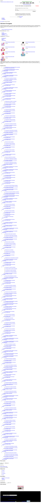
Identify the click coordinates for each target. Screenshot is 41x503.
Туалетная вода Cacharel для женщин (10, 115)
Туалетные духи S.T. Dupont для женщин (10, 388)
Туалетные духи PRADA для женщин (10, 374)
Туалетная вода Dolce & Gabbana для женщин (11, 185)
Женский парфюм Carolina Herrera (8, 132)
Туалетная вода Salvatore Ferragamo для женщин (11, 395)
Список (3, 32)
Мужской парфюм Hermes (7, 283)
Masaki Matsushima (4, 342)
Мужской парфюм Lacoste (7, 326)
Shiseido (3, 406)
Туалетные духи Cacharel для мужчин (10, 120)
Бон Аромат (2, 21)
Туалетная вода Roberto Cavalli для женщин (11, 382)
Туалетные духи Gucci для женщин (10, 252)
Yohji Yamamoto (4, 451)
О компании (3, 19)
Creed (2, 173)
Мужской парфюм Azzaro (7, 85)
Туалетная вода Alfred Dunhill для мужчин (11, 72)
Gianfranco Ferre (4, 232)
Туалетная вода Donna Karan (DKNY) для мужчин (12, 195)
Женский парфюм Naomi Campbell (8, 351)
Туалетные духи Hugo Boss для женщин (10, 286)
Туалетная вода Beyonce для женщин (10, 98)
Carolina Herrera (4, 135)
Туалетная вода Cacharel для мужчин (10, 119)
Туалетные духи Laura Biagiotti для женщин (11, 335)
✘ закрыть (37, 5)
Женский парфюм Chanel (7, 145)
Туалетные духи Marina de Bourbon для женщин (11, 338)
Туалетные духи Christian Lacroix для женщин (11, 166)
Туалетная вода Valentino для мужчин (10, 423)
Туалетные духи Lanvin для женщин (10, 330)
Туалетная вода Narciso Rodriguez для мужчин (11, 355)
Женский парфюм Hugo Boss (7, 287)
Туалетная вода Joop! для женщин (9, 311)
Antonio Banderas (4, 76)
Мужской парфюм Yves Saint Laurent (8, 458)
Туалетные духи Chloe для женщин (10, 151)
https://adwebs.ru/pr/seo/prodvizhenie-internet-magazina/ (8, 501)
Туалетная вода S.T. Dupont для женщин (10, 386)
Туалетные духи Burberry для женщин (10, 104)
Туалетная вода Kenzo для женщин (10, 314)
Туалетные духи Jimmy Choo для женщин (10, 306)
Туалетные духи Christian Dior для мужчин (11, 163)
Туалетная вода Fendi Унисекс (9, 216)
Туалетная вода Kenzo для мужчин (10, 319)
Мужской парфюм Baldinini (7, 96)
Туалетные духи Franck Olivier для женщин (11, 222)
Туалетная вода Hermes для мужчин (10, 282)
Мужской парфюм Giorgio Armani (8, 239)
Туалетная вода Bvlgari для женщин (10, 109)
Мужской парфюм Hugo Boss (7, 289)
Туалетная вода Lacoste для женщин (10, 322)
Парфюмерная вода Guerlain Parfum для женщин (11, 257)
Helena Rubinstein (4, 278)
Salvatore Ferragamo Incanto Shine (9, 56)
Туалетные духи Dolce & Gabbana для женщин (11, 186)
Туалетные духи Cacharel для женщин (10, 117)
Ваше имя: (16, 9)
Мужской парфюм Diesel (7, 183)
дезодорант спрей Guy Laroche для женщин (11, 268)
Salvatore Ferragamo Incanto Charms (30, 51)
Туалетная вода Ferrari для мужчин (10, 219)
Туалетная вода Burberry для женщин (10, 102)
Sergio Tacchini (4, 399)
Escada (3, 209)
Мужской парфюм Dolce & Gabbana (8, 189)
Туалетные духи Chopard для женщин (10, 154)
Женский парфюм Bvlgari (7, 111)
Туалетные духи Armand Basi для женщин (11, 79)
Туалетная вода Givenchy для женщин (10, 243)
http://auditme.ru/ (24, 501)
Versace (3, 431)
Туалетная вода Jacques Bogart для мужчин (11, 298)
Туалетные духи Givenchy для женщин (10, 244)
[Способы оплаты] (20, 492)
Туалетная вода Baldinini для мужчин (10, 95)
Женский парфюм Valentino (7, 422)
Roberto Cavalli (4, 385)
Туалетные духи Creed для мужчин (10, 172)
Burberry (3, 107)
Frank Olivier (3, 226)
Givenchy (3, 248)
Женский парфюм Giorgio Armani (8, 237)
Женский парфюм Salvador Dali (8, 393)
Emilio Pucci (3, 202)
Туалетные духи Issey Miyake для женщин (11, 293)
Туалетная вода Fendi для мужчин (9, 214)
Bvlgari (3, 114)
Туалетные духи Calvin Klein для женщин (10, 125)
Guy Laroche (3, 274)
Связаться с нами (8, 496)
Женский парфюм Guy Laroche (8, 273)
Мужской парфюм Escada (7, 208)
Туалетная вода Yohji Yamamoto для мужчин (11, 449)
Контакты (3, 18)
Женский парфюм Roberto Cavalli (8, 384)
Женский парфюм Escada (7, 206)
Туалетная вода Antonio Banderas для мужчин (11, 75)
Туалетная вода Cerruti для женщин (10, 136)
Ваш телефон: (17, 10)
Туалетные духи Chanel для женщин (10, 144)
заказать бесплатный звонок (27, 4)
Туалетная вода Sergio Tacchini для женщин (11, 398)
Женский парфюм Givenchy (7, 245)
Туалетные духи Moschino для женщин (10, 345)
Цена (2, 39)
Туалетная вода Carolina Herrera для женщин (11, 130)
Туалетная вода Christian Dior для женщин (11, 158)
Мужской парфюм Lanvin (7, 333)
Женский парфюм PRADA (7, 375)
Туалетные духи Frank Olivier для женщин (11, 225)
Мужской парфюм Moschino (7, 348)
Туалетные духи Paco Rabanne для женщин (11, 366)
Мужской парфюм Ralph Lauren (8, 380)
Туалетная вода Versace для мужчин (10, 430)
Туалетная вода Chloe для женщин (9, 149)
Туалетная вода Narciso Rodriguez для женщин (11, 353)
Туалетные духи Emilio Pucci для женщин (10, 201)
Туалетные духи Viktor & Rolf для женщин (11, 440)
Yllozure (3, 444)
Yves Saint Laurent (4, 459)
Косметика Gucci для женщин (9, 249)
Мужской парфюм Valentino (7, 424)
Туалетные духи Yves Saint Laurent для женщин (11, 455)
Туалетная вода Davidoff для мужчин (10, 177)
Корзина (1, 466)
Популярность (4, 40)
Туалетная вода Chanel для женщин (10, 143)
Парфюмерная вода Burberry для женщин (10, 101)
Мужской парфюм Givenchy (7, 247)
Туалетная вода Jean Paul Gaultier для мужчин (11, 303)
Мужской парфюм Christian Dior (8, 164)
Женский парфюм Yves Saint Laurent (8, 456)
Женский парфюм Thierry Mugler (8, 415)
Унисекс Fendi (5, 217)
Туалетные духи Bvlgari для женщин (10, 110)
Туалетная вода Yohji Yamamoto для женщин (11, 446)
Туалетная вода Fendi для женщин (9, 210)
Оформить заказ (5, 466)
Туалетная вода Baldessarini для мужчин (10, 90)
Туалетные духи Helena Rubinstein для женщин (11, 277)
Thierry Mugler (4, 418)
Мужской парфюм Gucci (7, 255)
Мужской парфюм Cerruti (7, 139)
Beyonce (3, 99)
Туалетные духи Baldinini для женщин (10, 93)
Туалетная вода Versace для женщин (10, 426)
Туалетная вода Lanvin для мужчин (10, 332)
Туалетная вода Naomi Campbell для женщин (11, 350)
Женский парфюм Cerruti (7, 137)
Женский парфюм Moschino (7, 346)
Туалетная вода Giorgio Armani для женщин (11, 235)
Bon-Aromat (21, 16)
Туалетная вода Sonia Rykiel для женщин (10, 407)
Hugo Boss (3, 290)
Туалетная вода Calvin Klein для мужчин (10, 127)
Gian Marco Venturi (4, 229)
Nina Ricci (3, 363)
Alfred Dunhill (4, 73)
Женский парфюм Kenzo (7, 316)
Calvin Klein (3, 128)
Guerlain (3, 265)
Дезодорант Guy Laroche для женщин (10, 267)
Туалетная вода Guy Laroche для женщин (10, 271)
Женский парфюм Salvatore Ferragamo (7, 29)
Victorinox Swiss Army (5, 437)
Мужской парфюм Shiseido (7, 405)
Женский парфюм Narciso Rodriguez (8, 354)
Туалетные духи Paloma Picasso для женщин (11, 371)
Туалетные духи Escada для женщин (10, 205)
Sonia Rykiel (3, 410)
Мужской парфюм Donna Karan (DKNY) (9, 196)
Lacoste (3, 327)
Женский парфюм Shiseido (7, 403)
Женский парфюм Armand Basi (8, 80)
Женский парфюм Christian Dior (8, 160)
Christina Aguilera (4, 170)
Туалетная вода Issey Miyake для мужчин (10, 295)
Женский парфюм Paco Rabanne (8, 367)
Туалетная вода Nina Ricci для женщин (10, 358)
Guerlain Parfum (4, 260)
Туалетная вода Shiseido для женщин (10, 401)
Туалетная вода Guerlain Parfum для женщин (11, 259)
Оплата (21, 17)
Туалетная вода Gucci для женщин (9, 251)
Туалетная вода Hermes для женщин (10, 280)
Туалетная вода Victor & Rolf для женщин (10, 433)
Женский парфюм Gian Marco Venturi (9, 228)
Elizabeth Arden (4, 199)
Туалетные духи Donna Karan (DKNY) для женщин (12, 193)
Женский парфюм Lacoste (7, 324)
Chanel (3, 148)
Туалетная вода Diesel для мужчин (9, 182)
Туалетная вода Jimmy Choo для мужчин (10, 308)
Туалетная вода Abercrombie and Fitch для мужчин (12, 69)
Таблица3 (3, 34)
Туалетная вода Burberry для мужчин (10, 106)
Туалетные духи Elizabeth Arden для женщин (11, 198)
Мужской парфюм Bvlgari (7, 113)
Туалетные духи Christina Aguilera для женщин (11, 169)
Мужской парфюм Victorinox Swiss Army (9, 436)
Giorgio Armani (4, 240)
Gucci (2, 256)
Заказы (3, 478)
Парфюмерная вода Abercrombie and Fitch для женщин (12, 67)
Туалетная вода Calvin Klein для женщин (10, 123)
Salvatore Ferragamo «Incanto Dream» (10, 51)
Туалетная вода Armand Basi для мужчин (10, 81)
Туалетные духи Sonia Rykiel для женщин (10, 409)
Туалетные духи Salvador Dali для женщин (11, 392)
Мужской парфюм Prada (7, 377)
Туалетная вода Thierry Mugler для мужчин (11, 417)
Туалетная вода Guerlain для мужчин (10, 264)
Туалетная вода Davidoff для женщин (10, 175)
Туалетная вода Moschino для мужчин (10, 347)
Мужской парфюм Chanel (7, 147)
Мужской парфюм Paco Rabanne (8, 369)
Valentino (3, 425)
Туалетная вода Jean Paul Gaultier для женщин (11, 301)
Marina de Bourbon (4, 339)
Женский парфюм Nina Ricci (7, 360)
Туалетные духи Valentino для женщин (10, 421)
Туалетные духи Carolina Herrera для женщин (11, 131)
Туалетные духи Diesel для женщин (10, 180)
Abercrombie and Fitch (5, 70)
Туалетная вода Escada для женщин (10, 204)
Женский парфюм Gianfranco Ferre (8, 231)
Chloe (2, 152)
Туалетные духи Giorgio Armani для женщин (11, 236)
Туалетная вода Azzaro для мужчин (10, 84)
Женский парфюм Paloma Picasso (8, 372)
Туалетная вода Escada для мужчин (10, 207)
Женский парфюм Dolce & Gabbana (8, 187)
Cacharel (3, 122)
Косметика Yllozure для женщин (9, 443)
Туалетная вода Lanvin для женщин (10, 328)
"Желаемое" (3, 479)
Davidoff (3, 178)
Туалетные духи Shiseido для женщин (10, 402)
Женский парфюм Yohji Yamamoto (8, 448)
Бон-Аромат (2, 496)
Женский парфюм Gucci (7, 253)
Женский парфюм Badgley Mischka (8, 88)
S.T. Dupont (3, 389)
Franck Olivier (4, 223)
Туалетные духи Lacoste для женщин (10, 323)
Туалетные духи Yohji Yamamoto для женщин (11, 447)
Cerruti (3, 140)
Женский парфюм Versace (7, 428)
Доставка (3, 470)
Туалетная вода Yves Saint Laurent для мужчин (11, 457)
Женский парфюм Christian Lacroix (8, 167)
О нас (5, 496)
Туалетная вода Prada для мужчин (9, 376)
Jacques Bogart (4, 299)
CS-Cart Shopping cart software (12, 499)
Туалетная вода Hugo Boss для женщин (10, 285)
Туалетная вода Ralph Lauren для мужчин (10, 379)
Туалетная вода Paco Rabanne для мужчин (11, 368)
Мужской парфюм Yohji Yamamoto (8, 450)
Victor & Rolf (3, 434)
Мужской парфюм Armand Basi (8, 82)
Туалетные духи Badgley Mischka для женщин (11, 87)
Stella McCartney (4, 413)
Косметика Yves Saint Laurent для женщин (11, 452)
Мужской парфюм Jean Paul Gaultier (8, 304)
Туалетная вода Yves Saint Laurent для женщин (11, 454)
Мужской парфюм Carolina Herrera (8, 134)
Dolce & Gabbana (4, 190)
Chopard (3, 155)
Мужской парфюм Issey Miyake (8, 296)
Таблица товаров (4, 33)
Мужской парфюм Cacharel (7, 121)
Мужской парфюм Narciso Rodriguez (8, 356)
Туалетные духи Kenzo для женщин (10, 315)
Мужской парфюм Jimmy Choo (8, 309)
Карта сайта (12, 496)
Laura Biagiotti (4, 336)
